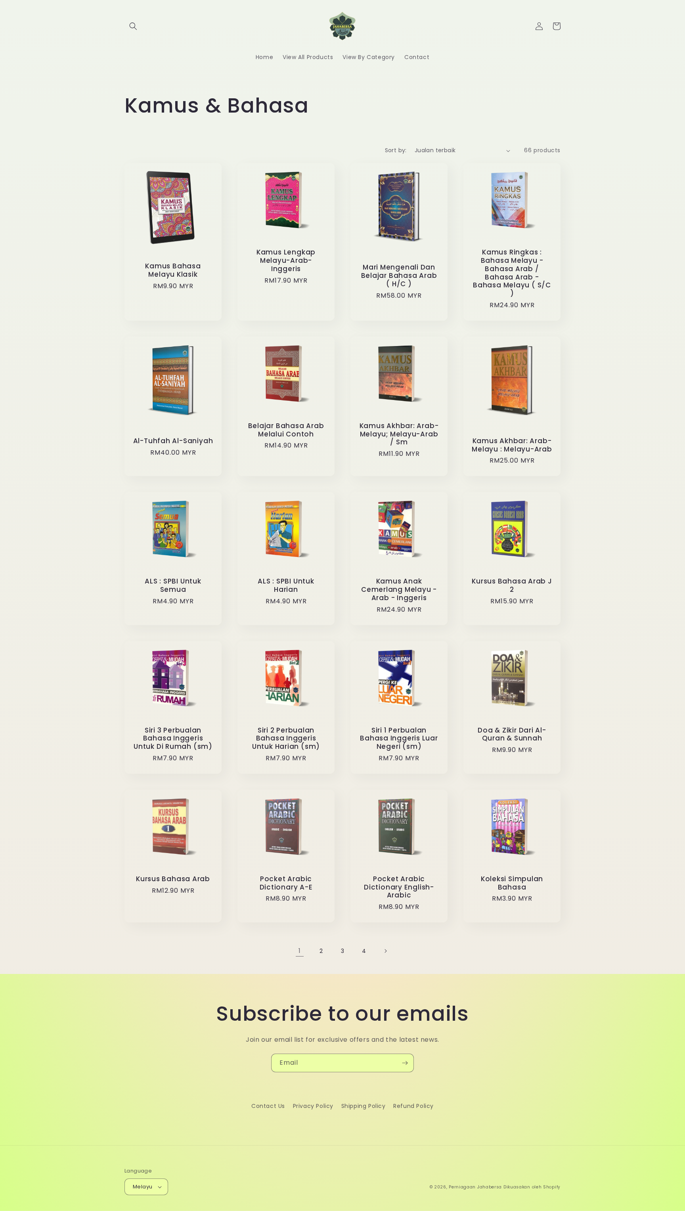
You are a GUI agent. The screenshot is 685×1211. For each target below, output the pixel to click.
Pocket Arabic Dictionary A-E (286, 883)
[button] (133, 26)
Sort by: (396, 150)
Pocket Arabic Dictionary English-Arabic (399, 887)
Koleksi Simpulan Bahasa (512, 883)
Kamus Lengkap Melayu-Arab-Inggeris (286, 260)
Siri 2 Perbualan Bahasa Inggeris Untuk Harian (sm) (286, 738)
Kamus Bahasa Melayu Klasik (173, 270)
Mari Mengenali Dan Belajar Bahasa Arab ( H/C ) (399, 275)
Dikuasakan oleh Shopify (532, 1187)
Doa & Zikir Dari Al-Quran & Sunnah (512, 734)
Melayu (142, 1186)
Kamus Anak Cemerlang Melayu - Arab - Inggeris (399, 589)
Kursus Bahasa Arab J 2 (512, 585)
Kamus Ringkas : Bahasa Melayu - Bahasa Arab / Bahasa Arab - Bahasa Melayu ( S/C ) (512, 273)
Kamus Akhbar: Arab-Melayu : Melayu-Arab (512, 445)
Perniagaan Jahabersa (475, 1187)
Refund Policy (413, 1106)
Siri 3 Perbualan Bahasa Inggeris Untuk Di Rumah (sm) (173, 738)
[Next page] (385, 951)
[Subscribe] (404, 1063)
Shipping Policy (363, 1106)
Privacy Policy (313, 1106)
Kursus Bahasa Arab (173, 879)
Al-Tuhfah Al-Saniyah (173, 441)
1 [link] (299, 950)
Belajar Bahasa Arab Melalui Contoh (286, 430)
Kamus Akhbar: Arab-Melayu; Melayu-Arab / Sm (399, 434)
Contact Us (268, 1106)
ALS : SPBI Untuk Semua (173, 585)
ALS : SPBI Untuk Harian (286, 585)
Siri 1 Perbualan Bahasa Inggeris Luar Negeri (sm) (399, 738)
